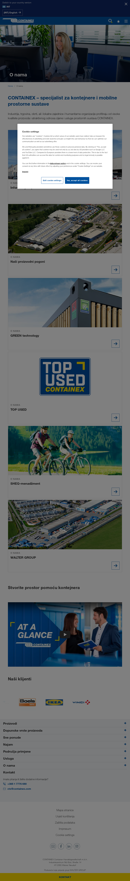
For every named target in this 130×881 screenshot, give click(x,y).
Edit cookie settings (52, 180)
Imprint (25, 171)
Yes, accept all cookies (77, 180)
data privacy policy (58, 163)
